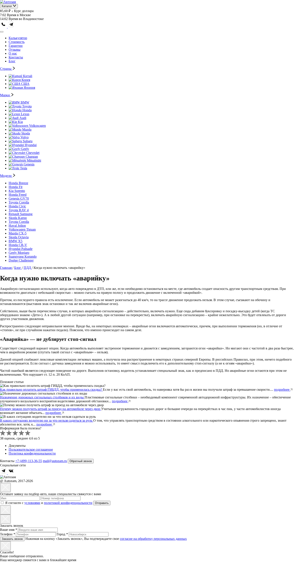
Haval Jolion (17, 225)
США (25, 84)
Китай (27, 76)
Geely (25, 149)
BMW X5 (15, 241)
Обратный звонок (81, 461)
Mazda (26, 129)
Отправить (102, 503)
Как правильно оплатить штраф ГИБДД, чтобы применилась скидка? (51, 389)
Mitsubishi (34, 160)
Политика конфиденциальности (32, 453)
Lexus (25, 114)
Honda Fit (15, 187)
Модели (6, 176)
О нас (13, 53)
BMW (25, 102)
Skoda (25, 133)
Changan (32, 156)
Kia (20, 122)
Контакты (16, 57)
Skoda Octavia (19, 237)
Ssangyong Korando (23, 256)
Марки (5, 95)
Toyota (27, 106)
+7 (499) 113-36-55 (28, 461)
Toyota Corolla (19, 202)
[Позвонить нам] (4, 27)
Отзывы (14, 49)
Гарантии (16, 45)
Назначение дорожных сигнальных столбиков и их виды (42, 397)
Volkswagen (37, 125)
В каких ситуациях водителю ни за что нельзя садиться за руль (46, 420)
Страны (6, 68)
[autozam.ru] (8, 2)
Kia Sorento (17, 191)
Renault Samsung (20, 214)
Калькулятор (18, 38)
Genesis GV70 (19, 198)
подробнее (282, 389)
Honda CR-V (18, 245)
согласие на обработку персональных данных (153, 539)
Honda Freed (17, 194)
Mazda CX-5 (17, 233)
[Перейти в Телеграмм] (4, 473)
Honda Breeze (18, 183)
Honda (27, 110)
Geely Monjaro (19, 252)
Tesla (23, 168)
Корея (26, 80)
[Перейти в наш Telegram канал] (11, 27)
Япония (29, 87)
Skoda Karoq (18, 218)
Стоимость (17, 42)
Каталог (7, 6)
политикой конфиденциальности (68, 503)
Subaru (27, 141)
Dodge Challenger (21, 260)
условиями (32, 503)
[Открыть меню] (1, 31)
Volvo (24, 137)
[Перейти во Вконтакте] (11, 473)
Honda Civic (17, 206)
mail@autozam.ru (55, 461)
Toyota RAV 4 (19, 210)
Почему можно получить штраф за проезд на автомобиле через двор (50, 409)
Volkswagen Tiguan (22, 229)
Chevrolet (32, 153)
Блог (12, 61)
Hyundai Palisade (20, 249)
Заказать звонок (12, 539)
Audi (22, 118)
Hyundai (31, 145)
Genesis (29, 164)
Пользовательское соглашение (31, 449)
